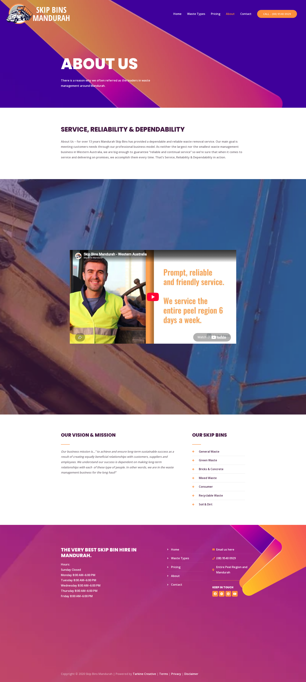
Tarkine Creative (144, 674)
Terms (163, 674)
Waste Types (196, 14)
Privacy (176, 674)
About (230, 14)
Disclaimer (191, 674)
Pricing (215, 14)
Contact (245, 14)
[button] (277, 14)
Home (177, 14)
